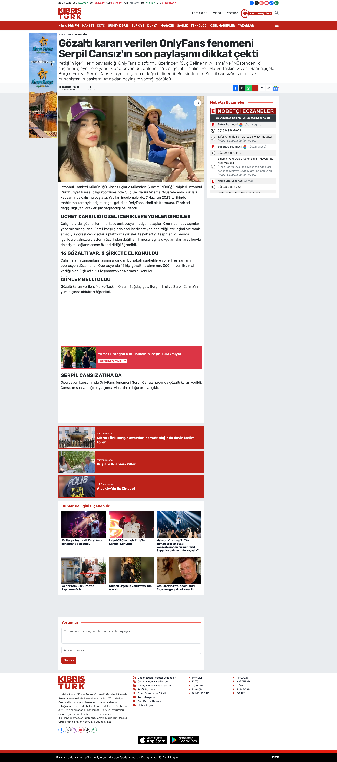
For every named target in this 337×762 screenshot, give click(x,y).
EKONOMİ (197, 689)
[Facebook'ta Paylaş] (235, 88)
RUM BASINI (244, 689)
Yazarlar (232, 13)
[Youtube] (81, 730)
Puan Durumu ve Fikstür (153, 693)
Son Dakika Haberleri (150, 701)
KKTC (101, 25)
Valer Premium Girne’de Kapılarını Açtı (77, 587)
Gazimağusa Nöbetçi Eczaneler (157, 677)
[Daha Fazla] (255, 88)
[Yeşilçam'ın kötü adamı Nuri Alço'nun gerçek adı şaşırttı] (179, 570)
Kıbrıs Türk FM (68, 25)
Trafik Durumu (146, 689)
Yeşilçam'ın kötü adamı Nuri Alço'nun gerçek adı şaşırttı (176, 587)
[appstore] (153, 739)
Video (217, 13)
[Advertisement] (131, 319)
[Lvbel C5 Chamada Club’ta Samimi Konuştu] (131, 524)
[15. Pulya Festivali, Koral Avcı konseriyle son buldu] (83, 524)
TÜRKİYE (138, 25)
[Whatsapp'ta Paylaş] (248, 88)
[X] (68, 730)
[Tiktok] (87, 730)
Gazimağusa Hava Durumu (154, 681)
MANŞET (88, 25)
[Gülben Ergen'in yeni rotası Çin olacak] (131, 570)
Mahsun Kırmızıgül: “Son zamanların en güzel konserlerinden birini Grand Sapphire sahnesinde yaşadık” (178, 545)
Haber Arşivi (145, 705)
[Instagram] (74, 730)
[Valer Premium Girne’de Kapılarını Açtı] (83, 570)
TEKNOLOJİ (199, 25)
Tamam (275, 757)
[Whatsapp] (94, 730)
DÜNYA (152, 25)
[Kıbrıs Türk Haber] (69, 13)
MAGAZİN (167, 25)
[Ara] (277, 13)
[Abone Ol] (276, 88)
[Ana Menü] (277, 25)
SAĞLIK (182, 25)
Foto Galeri (199, 13)
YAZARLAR (246, 25)
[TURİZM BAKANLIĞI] (43, 85)
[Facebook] (61, 730)
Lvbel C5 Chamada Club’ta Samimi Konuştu (127, 542)
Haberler (64, 34)
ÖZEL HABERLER (222, 25)
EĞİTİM (241, 693)
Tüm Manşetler (147, 697)
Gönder (69, 660)
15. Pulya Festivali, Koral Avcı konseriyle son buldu (81, 542)
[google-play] (184, 739)
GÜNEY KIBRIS (118, 25)
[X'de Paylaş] (242, 88)
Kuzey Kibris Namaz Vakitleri (155, 685)
